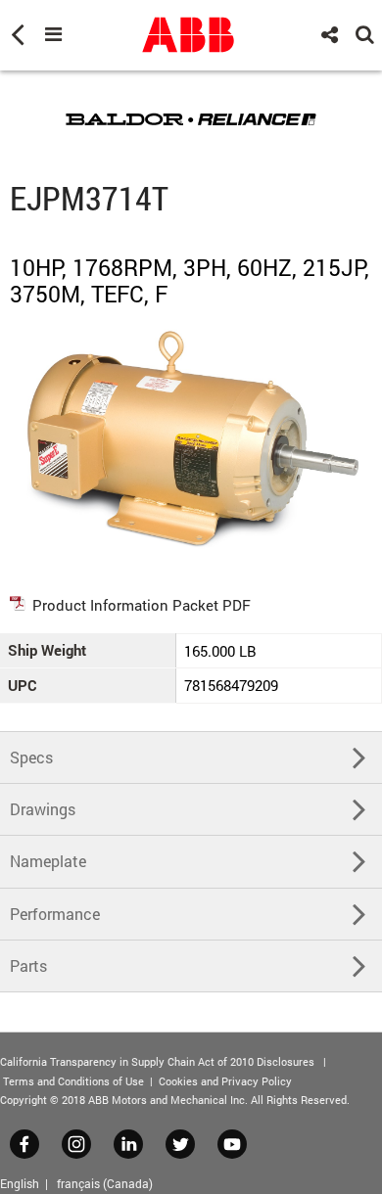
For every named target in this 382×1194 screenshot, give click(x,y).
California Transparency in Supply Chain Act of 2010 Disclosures (157, 1061)
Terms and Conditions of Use (73, 1081)
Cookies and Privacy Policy (225, 1081)
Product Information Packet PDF (141, 605)
